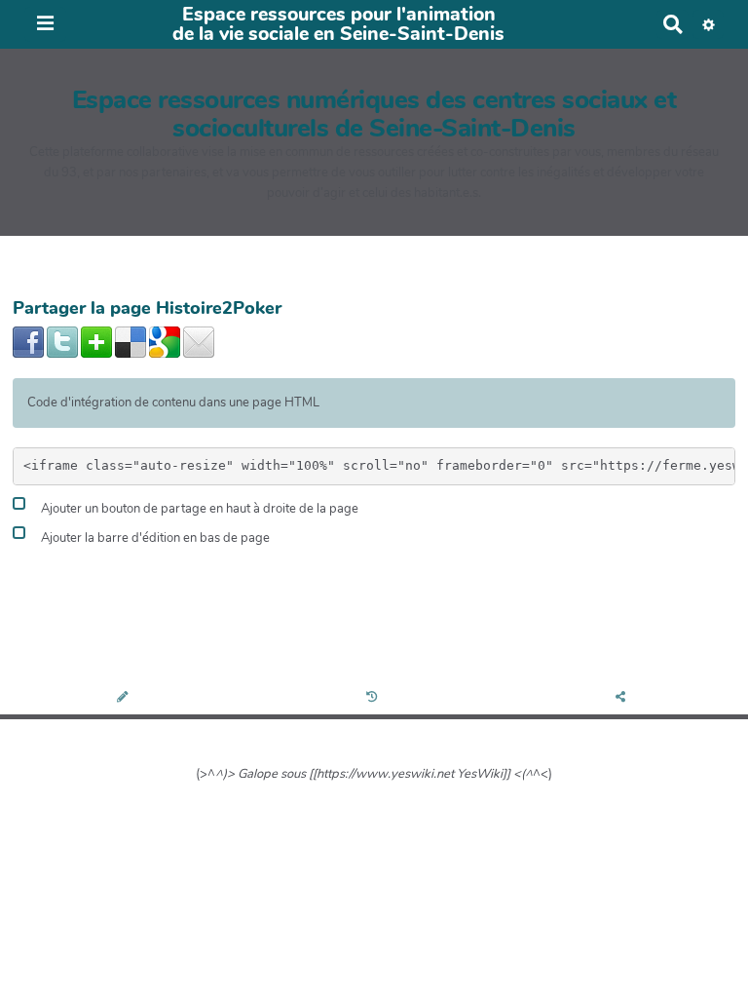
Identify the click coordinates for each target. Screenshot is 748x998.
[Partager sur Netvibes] (96, 341)
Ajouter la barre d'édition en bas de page (154, 538)
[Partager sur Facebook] (28, 341)
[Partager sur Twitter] (62, 341)
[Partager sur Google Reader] (164, 341)
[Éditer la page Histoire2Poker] (124, 698)
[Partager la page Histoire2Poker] (623, 698)
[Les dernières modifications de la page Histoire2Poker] (374, 698)
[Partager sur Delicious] (130, 341)
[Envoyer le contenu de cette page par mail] (198, 341)
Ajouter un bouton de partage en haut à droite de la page (198, 509)
